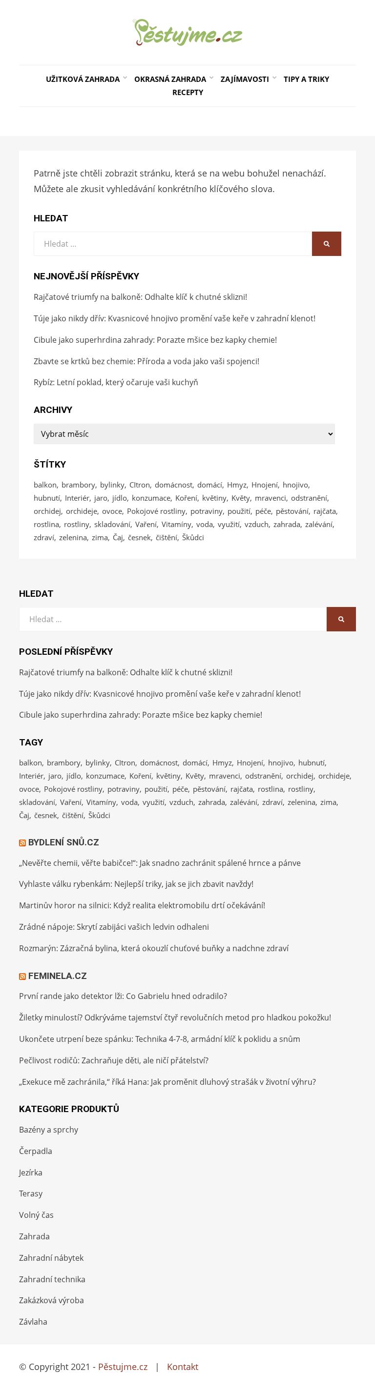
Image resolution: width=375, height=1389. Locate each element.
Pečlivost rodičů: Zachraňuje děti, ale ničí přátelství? (113, 1060)
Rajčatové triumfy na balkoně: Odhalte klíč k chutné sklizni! (140, 297)
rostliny (76, 524)
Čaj (118, 537)
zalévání (319, 524)
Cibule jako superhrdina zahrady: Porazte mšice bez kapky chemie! (155, 339)
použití (239, 511)
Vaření (146, 524)
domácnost (173, 484)
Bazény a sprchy (48, 1129)
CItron (139, 484)
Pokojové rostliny (156, 511)
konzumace (151, 498)
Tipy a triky (306, 79)
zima (100, 537)
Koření (186, 498)
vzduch (257, 524)
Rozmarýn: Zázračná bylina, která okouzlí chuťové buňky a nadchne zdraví (154, 948)
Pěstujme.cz (122, 1366)
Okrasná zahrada (170, 79)
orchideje (81, 511)
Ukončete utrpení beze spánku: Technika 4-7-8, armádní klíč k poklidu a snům (159, 1039)
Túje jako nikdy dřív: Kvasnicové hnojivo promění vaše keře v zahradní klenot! (174, 318)
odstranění (309, 498)
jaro (100, 498)
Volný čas (36, 1215)
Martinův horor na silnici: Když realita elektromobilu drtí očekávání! (142, 905)
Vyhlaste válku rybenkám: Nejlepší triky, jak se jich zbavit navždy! (136, 884)
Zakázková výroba (51, 1300)
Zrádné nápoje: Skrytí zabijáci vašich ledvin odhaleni (114, 926)
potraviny (206, 511)
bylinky (112, 484)
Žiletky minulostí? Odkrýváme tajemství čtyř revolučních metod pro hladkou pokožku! (175, 1017)
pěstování (292, 511)
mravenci (270, 498)
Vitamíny (176, 524)
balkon (45, 484)
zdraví (44, 537)
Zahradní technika (52, 1279)
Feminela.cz (57, 975)
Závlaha (33, 1321)
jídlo (119, 498)
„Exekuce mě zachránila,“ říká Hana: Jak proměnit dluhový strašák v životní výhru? (167, 1081)
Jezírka (30, 1172)
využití (229, 524)
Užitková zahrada (83, 79)
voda (204, 524)
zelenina (73, 537)
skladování (112, 524)
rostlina (46, 524)
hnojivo (295, 484)
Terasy (30, 1193)
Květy (240, 498)
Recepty (187, 92)
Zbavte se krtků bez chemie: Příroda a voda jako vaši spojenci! (146, 361)
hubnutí (47, 498)
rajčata (324, 511)
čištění (166, 537)
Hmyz (237, 484)
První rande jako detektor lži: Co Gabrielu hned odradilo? (123, 996)
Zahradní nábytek (51, 1257)
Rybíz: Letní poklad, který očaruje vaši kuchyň (116, 382)
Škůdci (193, 537)
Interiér (77, 498)
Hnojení (264, 484)
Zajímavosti (245, 79)
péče (263, 511)
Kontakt (182, 1366)
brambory (78, 484)
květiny (214, 498)
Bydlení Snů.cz (63, 842)
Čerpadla (35, 1151)
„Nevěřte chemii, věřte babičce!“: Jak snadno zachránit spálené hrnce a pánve (160, 863)
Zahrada (34, 1236)
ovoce (112, 511)
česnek (139, 537)
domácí (209, 484)
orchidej (47, 511)
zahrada (286, 524)
